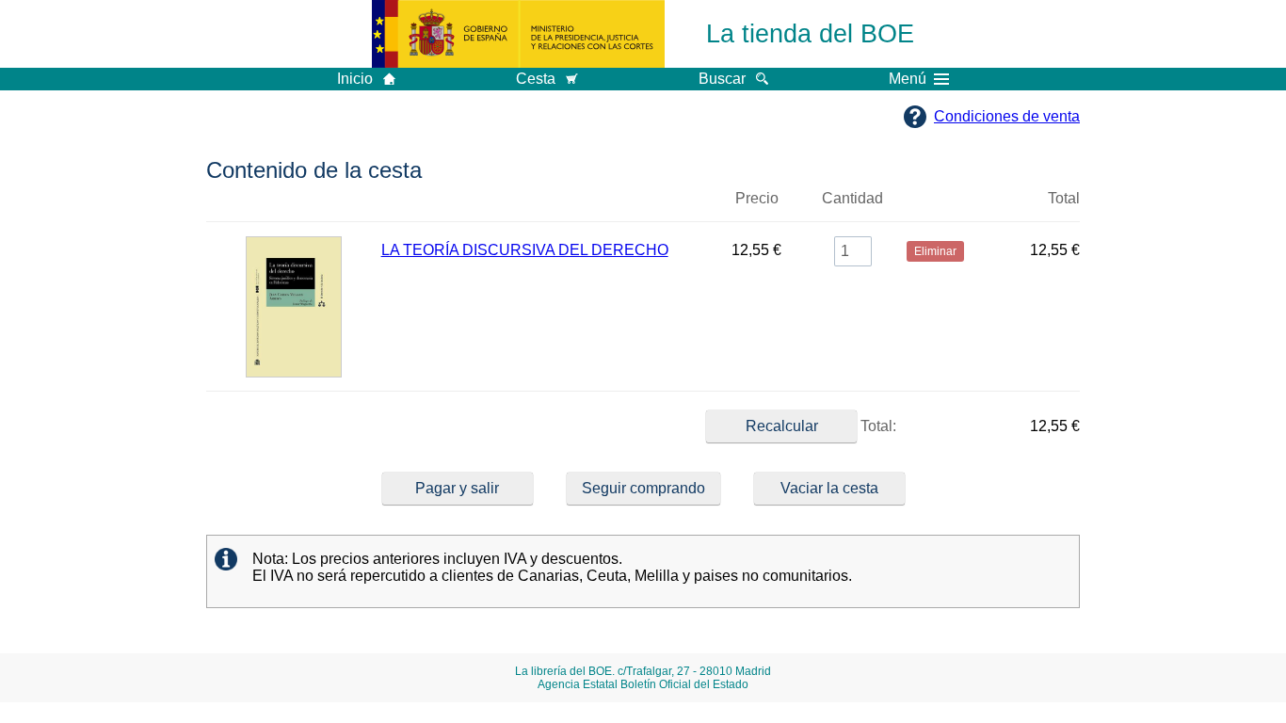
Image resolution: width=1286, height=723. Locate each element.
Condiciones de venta (1007, 116)
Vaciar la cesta (829, 488)
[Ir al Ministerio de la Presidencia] (518, 34)
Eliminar (935, 206)
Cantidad (852, 198)
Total (1064, 198)
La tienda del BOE (810, 33)
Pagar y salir (457, 488)
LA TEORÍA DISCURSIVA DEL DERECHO (524, 250)
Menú (907, 79)
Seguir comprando (643, 488)
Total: (876, 426)
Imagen (293, 206)
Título (542, 206)
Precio (757, 198)
